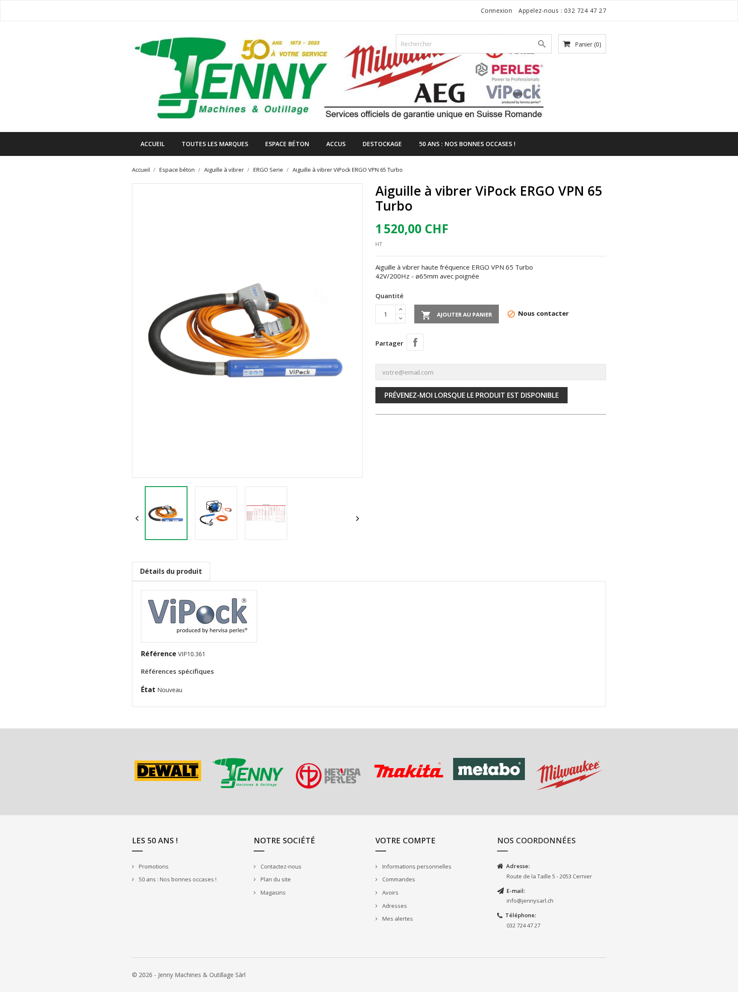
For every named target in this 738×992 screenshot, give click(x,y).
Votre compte (405, 840)
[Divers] (248, 773)
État (148, 689)
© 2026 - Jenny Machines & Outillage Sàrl (189, 975)
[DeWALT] (168, 771)
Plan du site (275, 879)
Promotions (153, 866)
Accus (336, 144)
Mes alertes (397, 918)
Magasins (272, 892)
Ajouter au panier (456, 315)
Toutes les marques (215, 144)
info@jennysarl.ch (530, 900)
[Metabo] (489, 769)
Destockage (382, 144)
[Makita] (409, 770)
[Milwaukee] (569, 775)
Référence (158, 653)
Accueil (152, 144)
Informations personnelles (416, 866)
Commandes (398, 879)
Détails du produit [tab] (171, 571)
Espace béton (287, 144)
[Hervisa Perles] (328, 776)
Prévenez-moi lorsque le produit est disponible (471, 395)
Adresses (394, 906)
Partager (415, 342)
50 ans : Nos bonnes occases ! (467, 144)
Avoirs (389, 892)
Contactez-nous (280, 866)
